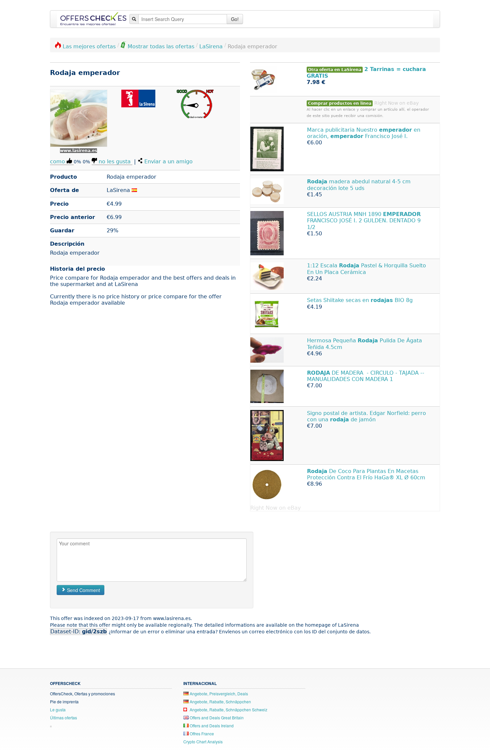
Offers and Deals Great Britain (216, 717)
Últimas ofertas (63, 717)
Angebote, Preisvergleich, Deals (218, 693)
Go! (235, 19)
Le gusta (58, 709)
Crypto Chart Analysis (203, 741)
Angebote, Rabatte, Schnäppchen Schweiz (228, 709)
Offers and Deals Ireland (211, 725)
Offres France (201, 733)
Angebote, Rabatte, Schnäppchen (220, 701)
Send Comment (83, 590)
